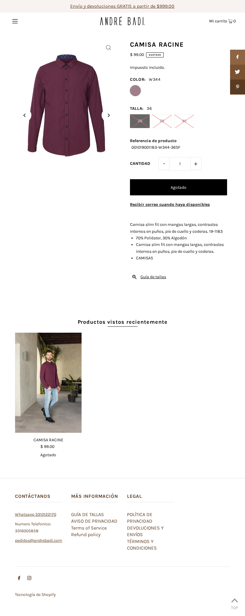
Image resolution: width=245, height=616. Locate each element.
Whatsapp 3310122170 (35, 514)
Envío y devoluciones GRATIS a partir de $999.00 (122, 6)
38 (162, 120)
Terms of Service (89, 528)
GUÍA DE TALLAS (87, 514)
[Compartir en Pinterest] (237, 87)
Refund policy (85, 534)
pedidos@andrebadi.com (38, 540)
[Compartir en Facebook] (237, 57)
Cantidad (140, 163)
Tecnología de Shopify (35, 594)
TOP (234, 607)
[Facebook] (19, 579)
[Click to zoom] (108, 47)
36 (140, 120)
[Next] (108, 115)
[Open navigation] (27, 21)
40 (184, 120)
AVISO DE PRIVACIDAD (94, 521)
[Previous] (24, 115)
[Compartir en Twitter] (237, 72)
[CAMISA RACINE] (48, 383)
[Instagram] (29, 579)
